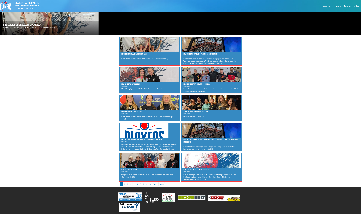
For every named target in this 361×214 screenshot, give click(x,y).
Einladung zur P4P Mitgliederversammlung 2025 (141, 140)
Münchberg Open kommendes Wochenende (201, 54)
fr (32, 8)
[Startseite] (5, 6)
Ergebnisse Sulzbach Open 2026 (22, 24)
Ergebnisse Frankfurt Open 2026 (196, 84)
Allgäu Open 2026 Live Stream (195, 112)
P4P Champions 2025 (129, 170)
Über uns (327, 6)
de (30, 8)
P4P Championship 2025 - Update (196, 170)
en (27, 8)
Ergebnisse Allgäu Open (131, 112)
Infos (356, 6)
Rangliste (348, 6)
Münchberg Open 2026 (130, 84)
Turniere (337, 6)
